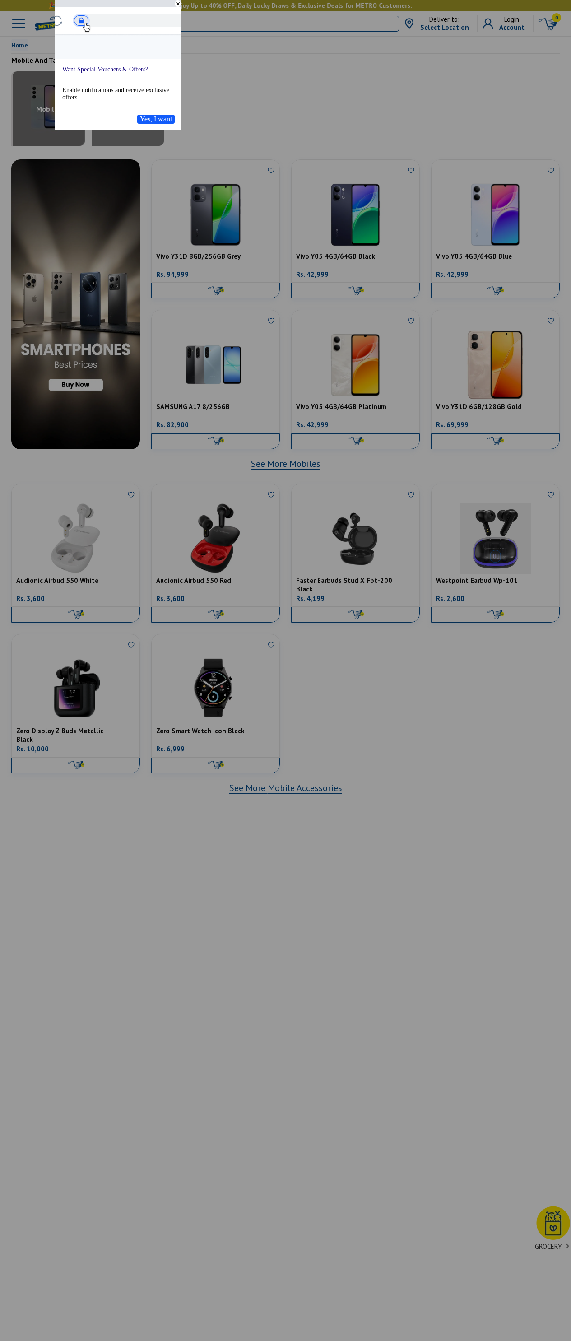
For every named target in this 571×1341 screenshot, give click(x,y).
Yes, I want (156, 119)
